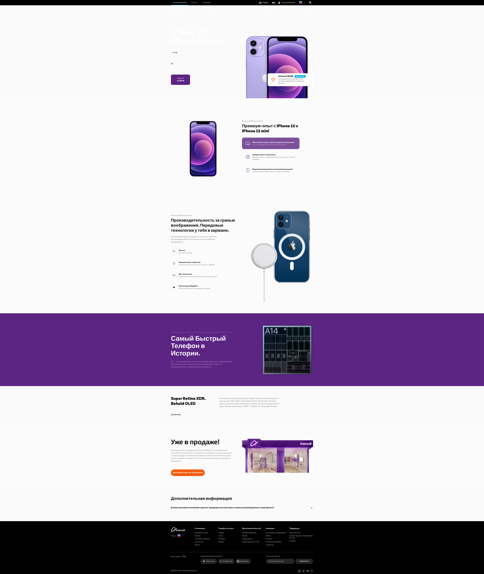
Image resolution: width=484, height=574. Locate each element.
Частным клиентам (179, 3)
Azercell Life (199, 542)
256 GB (191, 53)
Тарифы (221, 533)
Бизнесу (194, 3)
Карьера (198, 536)
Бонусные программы (273, 542)
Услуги (220, 536)
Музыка (244, 536)
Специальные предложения (276, 533)
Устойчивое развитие (202, 539)
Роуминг (221, 542)
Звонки (268, 536)
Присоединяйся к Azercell (219, 11)
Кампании (293, 11)
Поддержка (308, 11)
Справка (292, 541)
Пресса (197, 545)
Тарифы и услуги (226, 528)
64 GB (174, 53)
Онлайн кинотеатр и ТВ (250, 542)
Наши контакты (294, 533)
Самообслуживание (249, 533)
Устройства (270, 545)
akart (200, 11)
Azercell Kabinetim (288, 3)
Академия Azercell (201, 533)
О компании (206, 3)
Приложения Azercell (251, 528)
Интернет (221, 539)
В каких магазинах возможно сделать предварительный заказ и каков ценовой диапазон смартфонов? (222, 507)
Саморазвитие (247, 539)
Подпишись (304, 561)
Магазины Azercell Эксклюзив (188, 472)
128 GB (183, 53)
